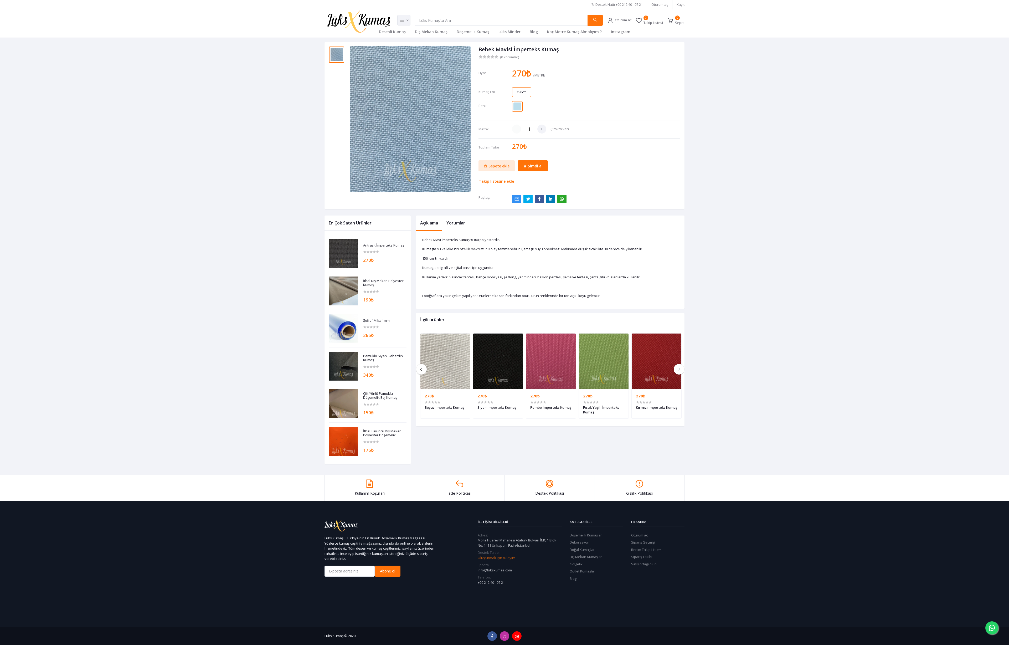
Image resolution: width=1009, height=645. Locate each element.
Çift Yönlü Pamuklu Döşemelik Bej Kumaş (380, 396)
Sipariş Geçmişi (643, 542)
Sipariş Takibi (641, 556)
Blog (534, 31)
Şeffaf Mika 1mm (376, 321)
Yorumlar (455, 223)
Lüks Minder (509, 31)
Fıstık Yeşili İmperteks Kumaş (601, 409)
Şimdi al (535, 165)
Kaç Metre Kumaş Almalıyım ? (574, 31)
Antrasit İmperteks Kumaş (383, 245)
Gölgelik (576, 564)
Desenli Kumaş (392, 31)
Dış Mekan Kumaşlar (586, 556)
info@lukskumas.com (495, 570)
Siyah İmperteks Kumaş (496, 407)
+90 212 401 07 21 (491, 582)
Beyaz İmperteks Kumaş (444, 407)
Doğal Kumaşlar (582, 549)
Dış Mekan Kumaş (431, 31)
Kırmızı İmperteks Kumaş (656, 407)
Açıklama (429, 223)
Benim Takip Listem (646, 549)
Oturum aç (659, 4)
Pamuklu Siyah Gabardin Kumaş (383, 358)
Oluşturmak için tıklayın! (496, 557)
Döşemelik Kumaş (473, 31)
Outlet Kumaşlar (582, 571)
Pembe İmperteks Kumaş (550, 407)
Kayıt (680, 4)
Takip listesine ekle (496, 181)
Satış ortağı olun (644, 564)
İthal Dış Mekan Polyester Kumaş (383, 283)
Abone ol (387, 571)
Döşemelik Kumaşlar (586, 535)
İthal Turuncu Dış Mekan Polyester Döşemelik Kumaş (382, 433)
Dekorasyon (579, 542)
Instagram (620, 31)
